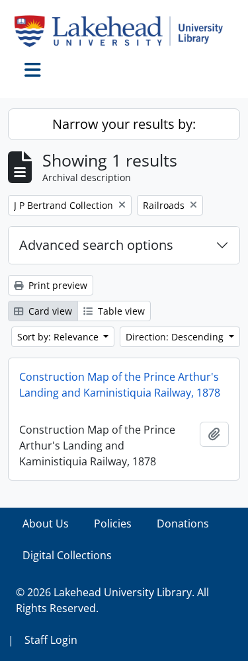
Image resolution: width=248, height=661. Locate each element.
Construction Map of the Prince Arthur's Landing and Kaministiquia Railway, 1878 (119, 384)
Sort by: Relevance (59, 336)
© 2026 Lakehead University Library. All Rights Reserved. (112, 600)
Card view (49, 311)
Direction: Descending (176, 336)
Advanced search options (96, 245)
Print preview (56, 285)
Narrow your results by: (124, 124)
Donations (183, 523)
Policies (113, 523)
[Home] (124, 31)
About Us (45, 523)
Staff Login (50, 640)
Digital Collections (67, 555)
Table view (120, 311)
